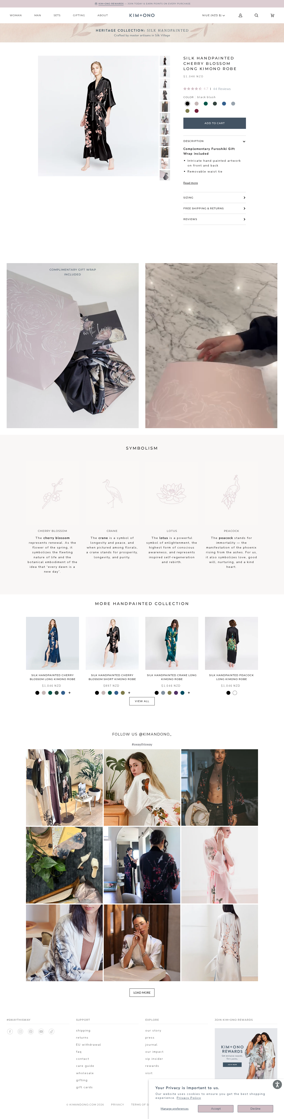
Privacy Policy (189, 1098)
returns (82, 1037)
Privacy (117, 1104)
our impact (154, 1052)
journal (151, 1045)
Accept (216, 1109)
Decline (256, 1109)
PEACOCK (231, 530)
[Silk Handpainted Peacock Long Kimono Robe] (231, 643)
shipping (83, 1030)
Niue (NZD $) (212, 15)
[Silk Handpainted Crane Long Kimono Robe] (171, 643)
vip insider (154, 1059)
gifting (82, 1080)
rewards (152, 1066)
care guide (85, 1066)
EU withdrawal (88, 1045)
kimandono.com (82, 1104)
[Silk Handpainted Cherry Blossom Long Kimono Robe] (52, 643)
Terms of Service (145, 1104)
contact (82, 1059)
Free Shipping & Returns (203, 208)
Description (193, 141)
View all (142, 701)
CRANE (112, 530)
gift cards (84, 1087)
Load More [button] (142, 992)
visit (149, 1073)
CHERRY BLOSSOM (52, 530)
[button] (64, 787)
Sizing (188, 197)
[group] (165, 61)
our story (153, 1030)
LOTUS (172, 530)
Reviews (190, 219)
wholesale (85, 1073)
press (150, 1037)
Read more (190, 183)
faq (79, 1052)
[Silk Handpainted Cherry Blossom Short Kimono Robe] (112, 643)
